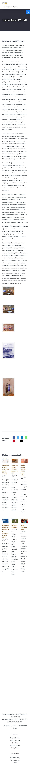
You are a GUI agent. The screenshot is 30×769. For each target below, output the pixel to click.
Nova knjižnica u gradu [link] (24, 527)
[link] (28, 12)
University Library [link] (15, 757)
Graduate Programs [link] (15, 745)
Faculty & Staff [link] (15, 748)
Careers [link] (15, 762)
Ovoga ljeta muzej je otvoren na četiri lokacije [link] (5, 469)
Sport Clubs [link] (15, 743)
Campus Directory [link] (15, 738)
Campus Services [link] (15, 760)
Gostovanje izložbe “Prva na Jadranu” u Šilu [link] (15, 469)
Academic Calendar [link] (15, 740)
